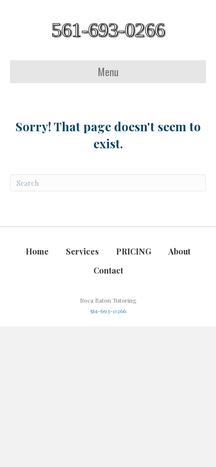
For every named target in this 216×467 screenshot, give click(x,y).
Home (37, 251)
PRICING (133, 251)
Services (82, 251)
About (179, 251)
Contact (108, 270)
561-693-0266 (108, 311)
